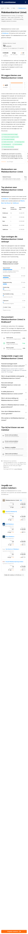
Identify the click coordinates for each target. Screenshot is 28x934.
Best (2, 203)
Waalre (22, 201)
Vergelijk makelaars (12, 931)
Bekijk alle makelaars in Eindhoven (13, 575)
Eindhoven (5, 33)
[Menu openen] (25, 2)
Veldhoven (16, 203)
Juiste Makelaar (18, 469)
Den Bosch (7, 203)
